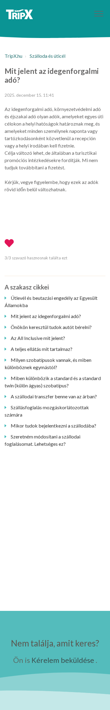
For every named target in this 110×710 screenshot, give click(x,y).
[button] (98, 13)
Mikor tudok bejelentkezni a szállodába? (53, 425)
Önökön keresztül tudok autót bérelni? (51, 327)
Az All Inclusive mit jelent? (38, 338)
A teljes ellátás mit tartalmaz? (41, 349)
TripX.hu (13, 56)
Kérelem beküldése (62, 660)
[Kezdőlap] (19, 14)
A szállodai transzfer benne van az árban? (54, 396)
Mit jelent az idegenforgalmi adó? (46, 316)
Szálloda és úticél (47, 56)
